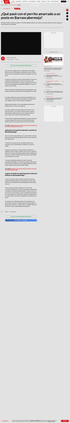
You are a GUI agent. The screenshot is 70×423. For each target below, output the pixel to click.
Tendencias (44, 1)
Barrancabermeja (13, 211)
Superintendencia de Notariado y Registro (52, 81)
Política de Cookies (51, 421)
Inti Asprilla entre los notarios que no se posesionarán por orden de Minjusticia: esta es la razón (54, 84)
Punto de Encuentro (54, 1)
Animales (6, 211)
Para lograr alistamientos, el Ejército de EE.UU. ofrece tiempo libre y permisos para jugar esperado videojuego (54, 99)
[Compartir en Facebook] (67, 13)
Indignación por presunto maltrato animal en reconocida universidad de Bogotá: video (20, 169)
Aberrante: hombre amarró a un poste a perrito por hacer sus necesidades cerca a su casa (21, 126)
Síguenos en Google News (22, 220)
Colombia (12, 1)
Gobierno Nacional (49, 73)
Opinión (48, 1)
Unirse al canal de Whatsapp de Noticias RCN (22, 65)
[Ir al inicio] (7, 2)
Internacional (18, 1)
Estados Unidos (49, 96)
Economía (38, 1)
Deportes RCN (25, 1)
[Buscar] (68, 1)
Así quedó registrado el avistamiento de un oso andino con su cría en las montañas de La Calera (54, 92)
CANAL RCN (63, 1)
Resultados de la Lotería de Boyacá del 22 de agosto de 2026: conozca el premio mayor (53, 69)
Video (18, 8)
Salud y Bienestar (32, 1)
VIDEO (12, 125)
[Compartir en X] (67, 16)
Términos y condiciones (35, 420)
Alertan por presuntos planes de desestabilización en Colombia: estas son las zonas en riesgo (54, 76)
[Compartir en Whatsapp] (67, 19)
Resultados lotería (47, 66)
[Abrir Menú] (1, 1)
